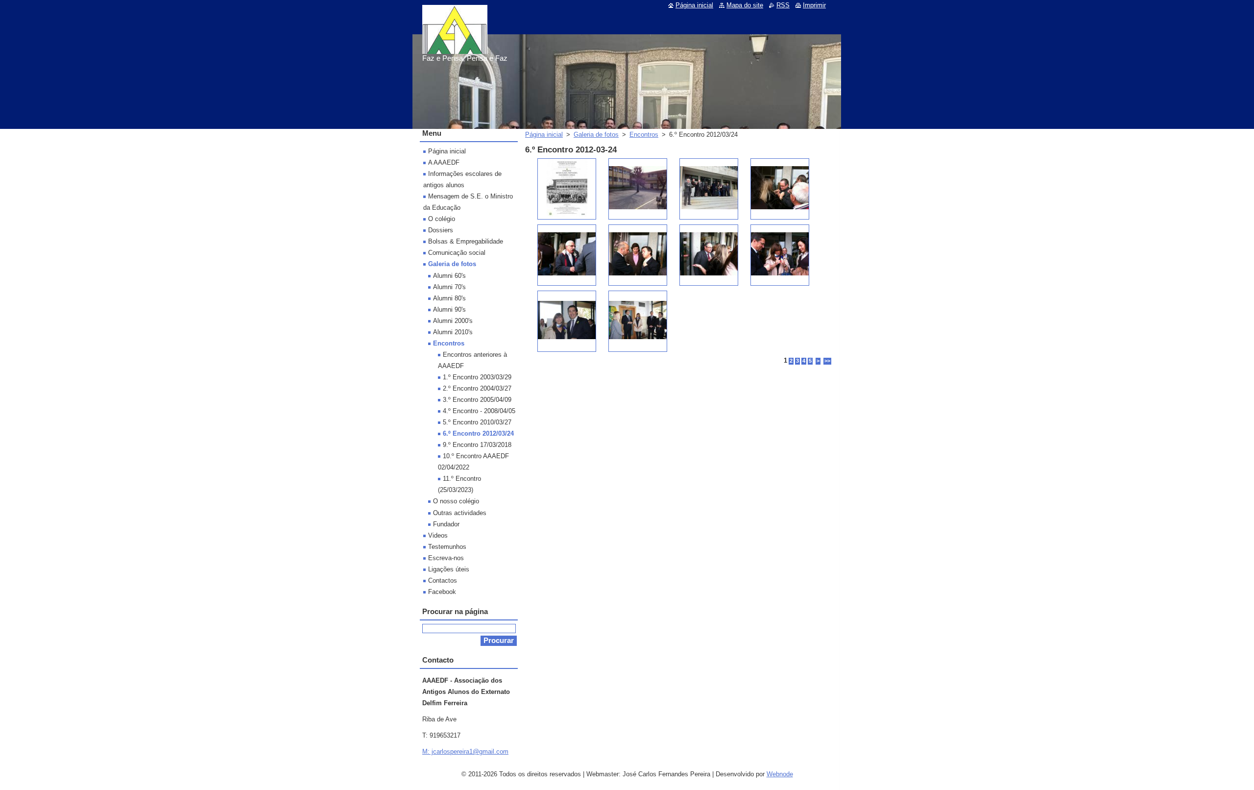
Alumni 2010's (453, 332)
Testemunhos (447, 546)
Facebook (442, 591)
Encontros (643, 134)
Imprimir (814, 5)
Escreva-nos (446, 558)
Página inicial (544, 134)
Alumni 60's (449, 275)
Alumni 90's (449, 309)
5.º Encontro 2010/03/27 (477, 422)
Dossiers (440, 230)
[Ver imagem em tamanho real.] (566, 189)
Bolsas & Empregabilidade (465, 241)
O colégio (441, 218)
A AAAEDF (443, 162)
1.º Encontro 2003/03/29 (477, 377)
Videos (438, 535)
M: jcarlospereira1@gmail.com (465, 751)
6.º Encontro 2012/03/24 (478, 433)
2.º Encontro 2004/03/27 (477, 388)
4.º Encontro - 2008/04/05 (479, 411)
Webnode (780, 774)
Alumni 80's (449, 298)
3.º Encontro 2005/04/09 (477, 399)
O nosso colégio (456, 501)
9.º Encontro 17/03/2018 (477, 444)
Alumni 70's (449, 287)
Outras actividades (459, 513)
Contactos (442, 580)
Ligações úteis (448, 569)
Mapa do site (744, 5)
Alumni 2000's (453, 320)
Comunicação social (456, 252)
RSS (783, 5)
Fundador (446, 524)
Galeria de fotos (596, 134)
